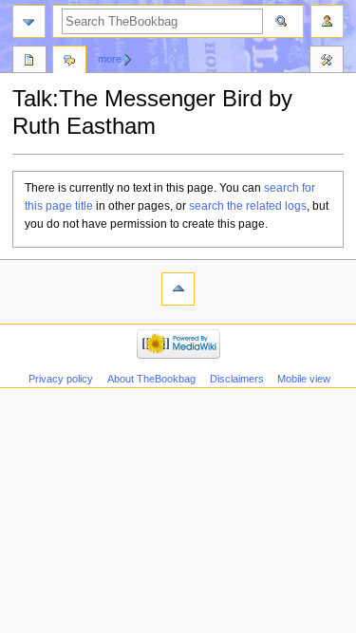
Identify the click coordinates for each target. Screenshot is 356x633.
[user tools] (327, 21)
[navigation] (29, 21)
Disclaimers (237, 378)
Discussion (69, 62)
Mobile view (303, 378)
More (110, 59)
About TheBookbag (151, 378)
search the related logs (248, 206)
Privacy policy (60, 378)
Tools (326, 62)
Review (29, 62)
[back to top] (178, 289)
